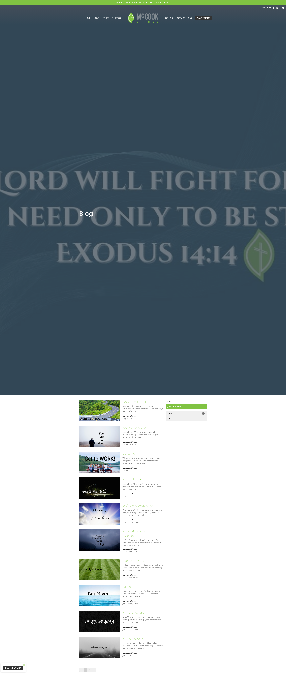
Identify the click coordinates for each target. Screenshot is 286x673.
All (168, 419)
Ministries (116, 18)
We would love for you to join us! (143, 2)
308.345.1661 (266, 8)
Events (106, 18)
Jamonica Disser (174, 406)
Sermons (169, 18)
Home (87, 18)
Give (190, 18)
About (96, 18)
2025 (185, 414)
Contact (180, 18)
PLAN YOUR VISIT (203, 18)
